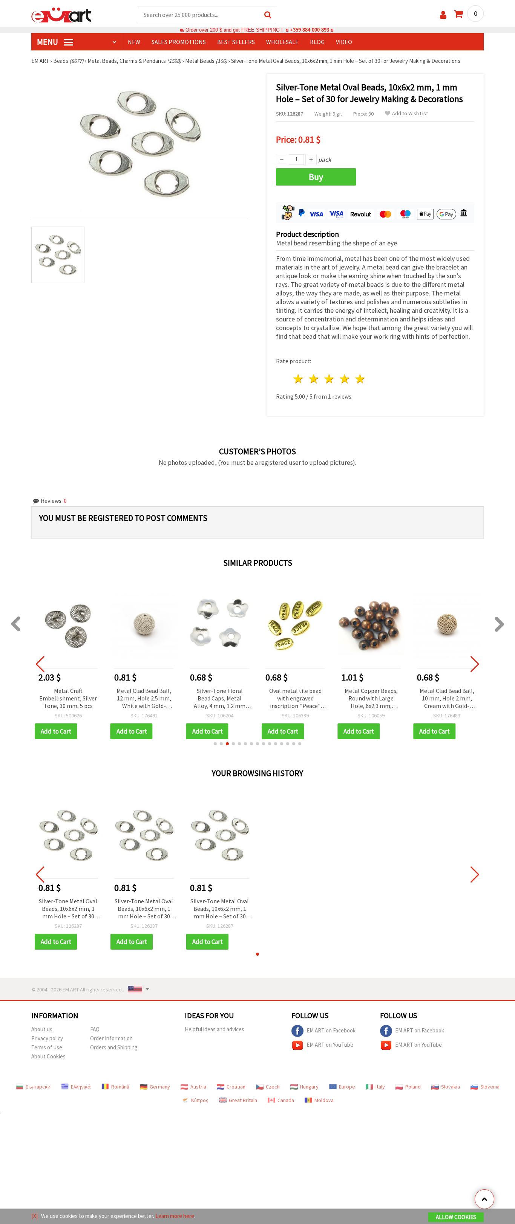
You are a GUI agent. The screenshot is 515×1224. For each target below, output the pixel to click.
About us (41, 1029)
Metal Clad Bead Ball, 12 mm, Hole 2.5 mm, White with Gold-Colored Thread (143, 699)
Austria (198, 1086)
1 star (299, 379)
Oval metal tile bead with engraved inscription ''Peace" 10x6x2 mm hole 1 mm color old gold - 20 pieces (295, 699)
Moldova (324, 1100)
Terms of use (46, 1047)
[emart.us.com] (61, 14)
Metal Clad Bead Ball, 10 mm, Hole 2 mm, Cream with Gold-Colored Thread (447, 699)
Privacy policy (47, 1038)
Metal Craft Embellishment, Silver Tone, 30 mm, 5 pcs (68, 698)
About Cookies (48, 1056)
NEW (134, 42)
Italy (380, 1086)
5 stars (360, 379)
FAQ (95, 1029)
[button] (215, 743)
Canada (285, 1100)
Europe (347, 1086)
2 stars (314, 379)
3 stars (329, 379)
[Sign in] (443, 15)
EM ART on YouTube (330, 1044)
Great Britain (243, 1100)
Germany (160, 1086)
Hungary (309, 1086)
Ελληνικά (81, 1086)
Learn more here (174, 1215)
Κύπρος (199, 1100)
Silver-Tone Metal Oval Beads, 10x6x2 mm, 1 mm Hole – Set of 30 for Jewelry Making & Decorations (68, 909)
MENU (48, 42)
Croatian (236, 1086)
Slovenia (490, 1086)
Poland (413, 1086)
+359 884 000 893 (309, 30)
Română (120, 1086)
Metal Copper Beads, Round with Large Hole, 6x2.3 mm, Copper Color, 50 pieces (371, 699)
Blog (317, 42)
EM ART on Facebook (331, 1030)
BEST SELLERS (236, 42)
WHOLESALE (282, 42)
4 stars (345, 379)
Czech (273, 1086)
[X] (34, 1215)
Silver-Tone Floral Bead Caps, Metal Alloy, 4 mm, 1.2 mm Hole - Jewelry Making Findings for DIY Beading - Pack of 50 (219, 699)
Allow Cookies (456, 1217)
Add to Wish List (410, 113)
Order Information (111, 1038)
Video (344, 42)
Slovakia (450, 1086)
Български (38, 1086)
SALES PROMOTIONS (179, 42)
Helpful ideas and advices (214, 1029)
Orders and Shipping (114, 1047)
